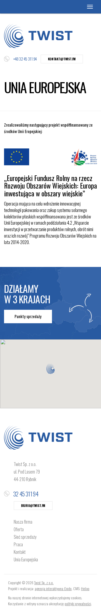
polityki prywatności (78, 603)
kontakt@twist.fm (62, 59)
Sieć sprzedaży (25, 537)
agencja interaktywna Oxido (53, 588)
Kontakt (20, 552)
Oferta (19, 529)
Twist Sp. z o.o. (44, 582)
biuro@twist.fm (33, 505)
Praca (18, 544)
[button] (50, 368)
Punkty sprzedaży (28, 316)
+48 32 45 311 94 (25, 59)
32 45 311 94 (25, 493)
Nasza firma (23, 522)
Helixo (85, 588)
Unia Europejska (26, 559)
